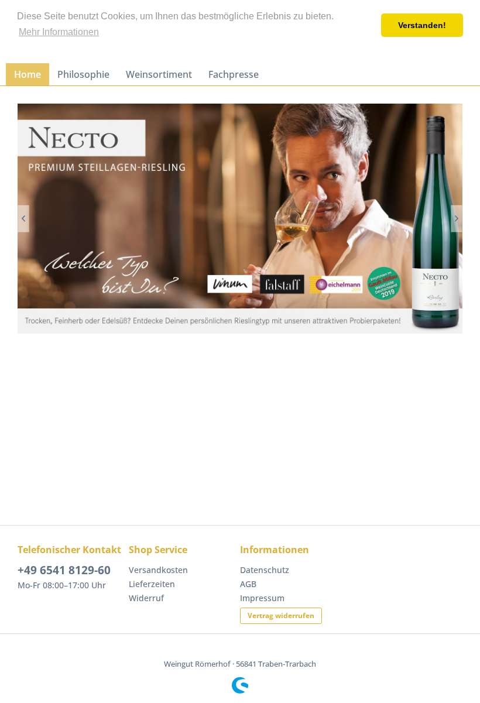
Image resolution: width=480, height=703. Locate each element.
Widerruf (146, 597)
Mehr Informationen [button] (59, 32)
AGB (248, 583)
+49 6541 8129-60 (64, 570)
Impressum (262, 597)
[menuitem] (27, 74)
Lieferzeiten (152, 583)
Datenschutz (264, 569)
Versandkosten (158, 569)
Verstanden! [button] (422, 25)
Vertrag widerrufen (281, 615)
